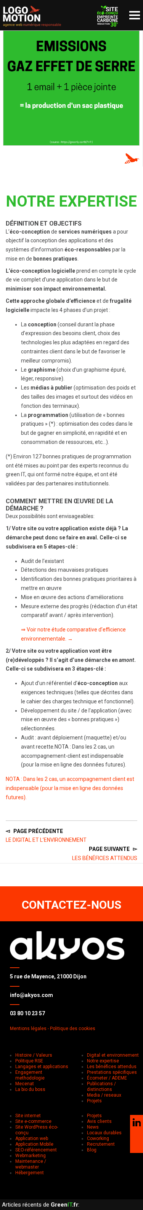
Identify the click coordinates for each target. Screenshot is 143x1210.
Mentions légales (28, 1028)
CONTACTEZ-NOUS (71, 904)
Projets (94, 1100)
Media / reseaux (104, 1095)
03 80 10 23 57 (27, 1013)
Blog (91, 1150)
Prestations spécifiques (112, 1072)
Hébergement (29, 1172)
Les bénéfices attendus (104, 858)
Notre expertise (103, 1061)
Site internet (28, 1115)
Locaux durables (104, 1132)
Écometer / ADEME (107, 1078)
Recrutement (101, 1144)
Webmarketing (30, 1155)
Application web (31, 1138)
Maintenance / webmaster (30, 1164)
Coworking (98, 1138)
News (93, 1127)
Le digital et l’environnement (46, 840)
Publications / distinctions (101, 1086)
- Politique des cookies (71, 1028)
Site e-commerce (33, 1121)
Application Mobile (34, 1144)
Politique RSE (29, 1061)
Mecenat (24, 1083)
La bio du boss (30, 1089)
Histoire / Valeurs (33, 1055)
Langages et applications (41, 1066)
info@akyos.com (31, 995)
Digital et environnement (113, 1055)
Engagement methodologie (30, 1075)
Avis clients (99, 1121)
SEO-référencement (36, 1150)
